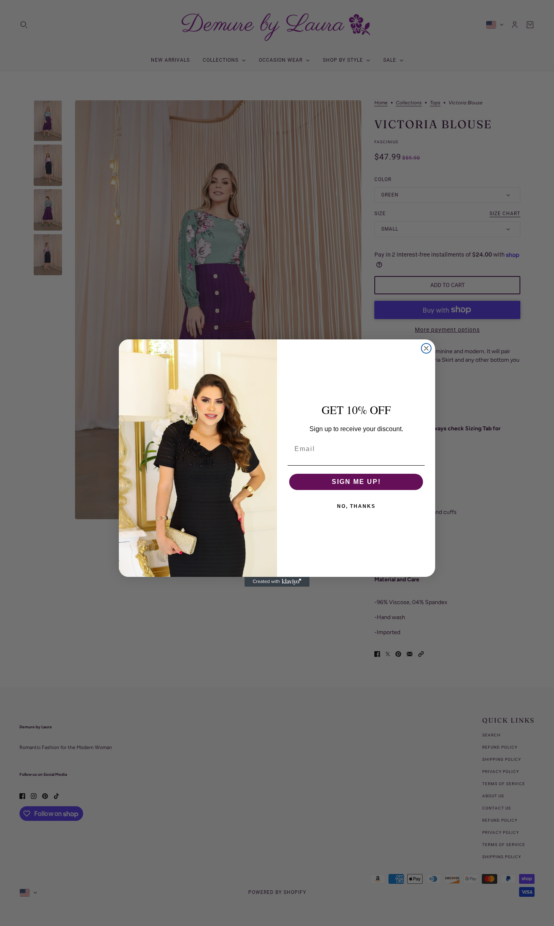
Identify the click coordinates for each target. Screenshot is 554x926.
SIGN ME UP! (356, 481)
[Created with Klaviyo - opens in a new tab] (277, 582)
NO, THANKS (356, 506)
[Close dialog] (426, 348)
